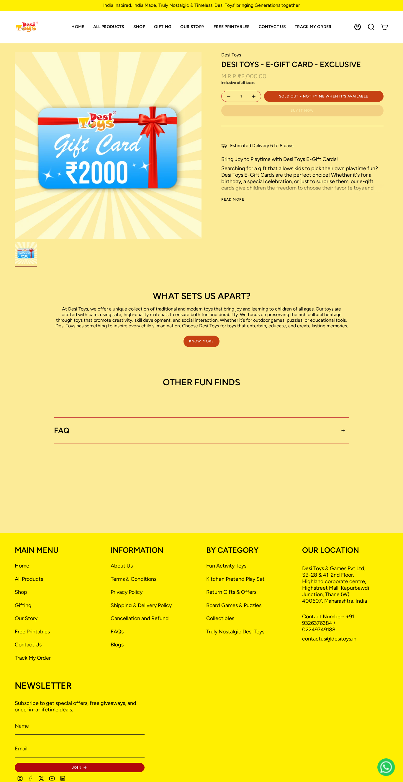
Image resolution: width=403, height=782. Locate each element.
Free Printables (32, 631)
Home (22, 565)
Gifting (23, 605)
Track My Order (33, 658)
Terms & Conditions (133, 579)
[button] (139, 27)
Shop (21, 592)
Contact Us (28, 644)
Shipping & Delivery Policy (141, 605)
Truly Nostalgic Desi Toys (235, 631)
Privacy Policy (126, 592)
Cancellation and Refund (140, 618)
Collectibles (220, 618)
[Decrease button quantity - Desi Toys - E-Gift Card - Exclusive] (229, 96)
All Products (29, 579)
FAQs (117, 631)
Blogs (117, 644)
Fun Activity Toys (226, 565)
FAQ (61, 430)
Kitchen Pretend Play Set (235, 579)
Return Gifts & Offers (231, 592)
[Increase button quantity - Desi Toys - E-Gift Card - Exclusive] (253, 96)
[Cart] (384, 27)
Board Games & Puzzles (233, 605)
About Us (122, 565)
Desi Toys (231, 55)
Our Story (26, 618)
